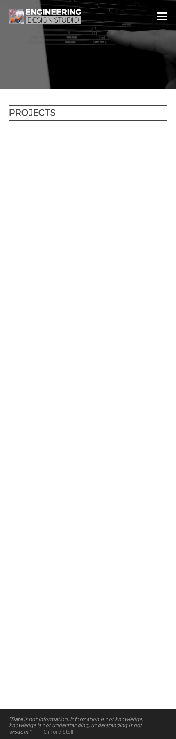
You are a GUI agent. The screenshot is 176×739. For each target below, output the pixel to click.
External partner (32, 152)
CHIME (28, 225)
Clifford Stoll (58, 731)
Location (73, 136)
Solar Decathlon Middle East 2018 (75, 339)
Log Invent (35, 447)
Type (103, 136)
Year (44, 136)
